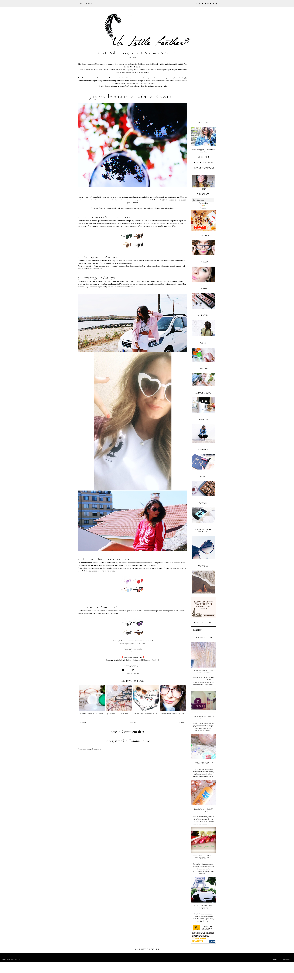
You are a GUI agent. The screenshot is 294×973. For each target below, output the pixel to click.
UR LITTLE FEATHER (13, 959)
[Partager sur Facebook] (138, 669)
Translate (203, 208)
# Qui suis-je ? (91, 3)
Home (80, 3)
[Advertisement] (203, 84)
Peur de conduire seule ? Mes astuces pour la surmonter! (203, 907)
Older (182, 722)
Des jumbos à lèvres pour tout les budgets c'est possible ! (203, 857)
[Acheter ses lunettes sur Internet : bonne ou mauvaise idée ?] (146, 698)
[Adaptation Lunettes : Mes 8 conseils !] (173, 698)
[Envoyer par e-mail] (123, 669)
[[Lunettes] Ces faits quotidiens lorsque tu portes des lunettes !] (119, 698)
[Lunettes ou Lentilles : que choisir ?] (92, 698)
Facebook (155, 660)
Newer (83, 722)
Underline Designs (285, 959)
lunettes (135, 673)
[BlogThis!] (128, 669)
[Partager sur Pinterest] (142, 669)
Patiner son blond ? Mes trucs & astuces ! (203, 671)
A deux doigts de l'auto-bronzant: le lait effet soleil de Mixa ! (203, 810)
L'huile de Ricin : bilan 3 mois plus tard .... (203, 763)
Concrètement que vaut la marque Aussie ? (203, 717)
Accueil (133, 722)
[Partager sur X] (133, 669)
